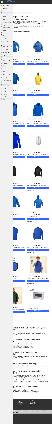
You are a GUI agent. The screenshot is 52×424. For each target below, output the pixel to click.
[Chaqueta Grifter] (14, 295)
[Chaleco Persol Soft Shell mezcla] (38, 140)
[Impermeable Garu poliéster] (14, 78)
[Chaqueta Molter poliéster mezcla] (14, 47)
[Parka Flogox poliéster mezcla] (14, 140)
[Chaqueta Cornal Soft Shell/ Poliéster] (38, 171)
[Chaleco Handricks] (38, 264)
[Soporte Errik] (38, 295)
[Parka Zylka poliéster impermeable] (38, 47)
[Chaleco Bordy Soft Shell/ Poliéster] (14, 171)
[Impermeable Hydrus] (38, 202)
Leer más (4, 28)
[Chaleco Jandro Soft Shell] (14, 233)
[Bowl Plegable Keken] (14, 264)
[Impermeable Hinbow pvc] (38, 78)
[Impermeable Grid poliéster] (14, 202)
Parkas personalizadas (32, 26)
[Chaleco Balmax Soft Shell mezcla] (14, 109)
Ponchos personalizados (18, 26)
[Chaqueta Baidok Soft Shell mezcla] (38, 109)
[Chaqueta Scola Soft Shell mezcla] (38, 233)
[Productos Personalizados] (11, 1)
